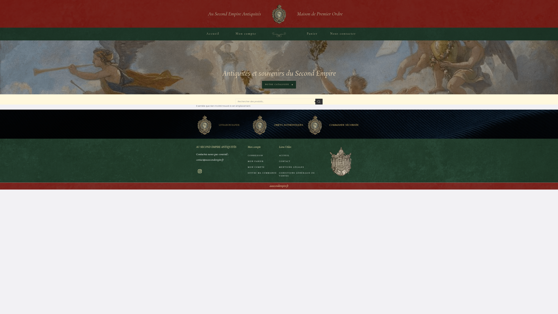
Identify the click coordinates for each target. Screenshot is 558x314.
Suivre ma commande (262, 173)
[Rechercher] (319, 102)
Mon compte (256, 167)
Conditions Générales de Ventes (297, 174)
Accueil (284, 156)
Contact (284, 161)
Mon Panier (256, 161)
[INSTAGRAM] (199, 171)
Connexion (255, 156)
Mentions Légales (291, 167)
